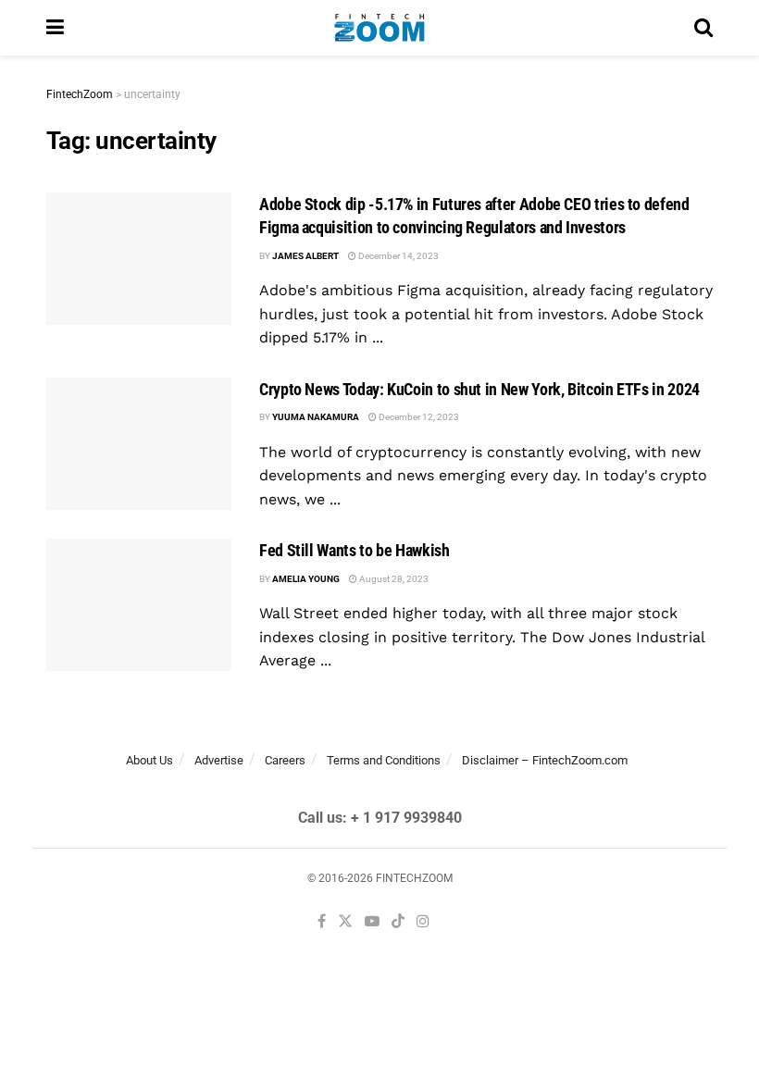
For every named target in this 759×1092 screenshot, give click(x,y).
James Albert (305, 256)
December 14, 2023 (397, 256)
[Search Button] (703, 28)
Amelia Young (306, 579)
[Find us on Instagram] (423, 922)
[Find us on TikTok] (398, 923)
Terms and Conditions (384, 760)
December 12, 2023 (418, 417)
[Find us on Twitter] (345, 922)
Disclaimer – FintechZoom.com (545, 760)
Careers (285, 760)
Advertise (218, 760)
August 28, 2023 (393, 579)
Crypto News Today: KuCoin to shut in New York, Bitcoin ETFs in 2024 (479, 389)
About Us (149, 760)
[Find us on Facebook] (321, 922)
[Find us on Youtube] (372, 922)
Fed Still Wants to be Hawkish (354, 550)
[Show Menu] (55, 28)
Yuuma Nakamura (315, 417)
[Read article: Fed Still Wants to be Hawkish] (138, 605)
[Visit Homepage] (379, 27)
